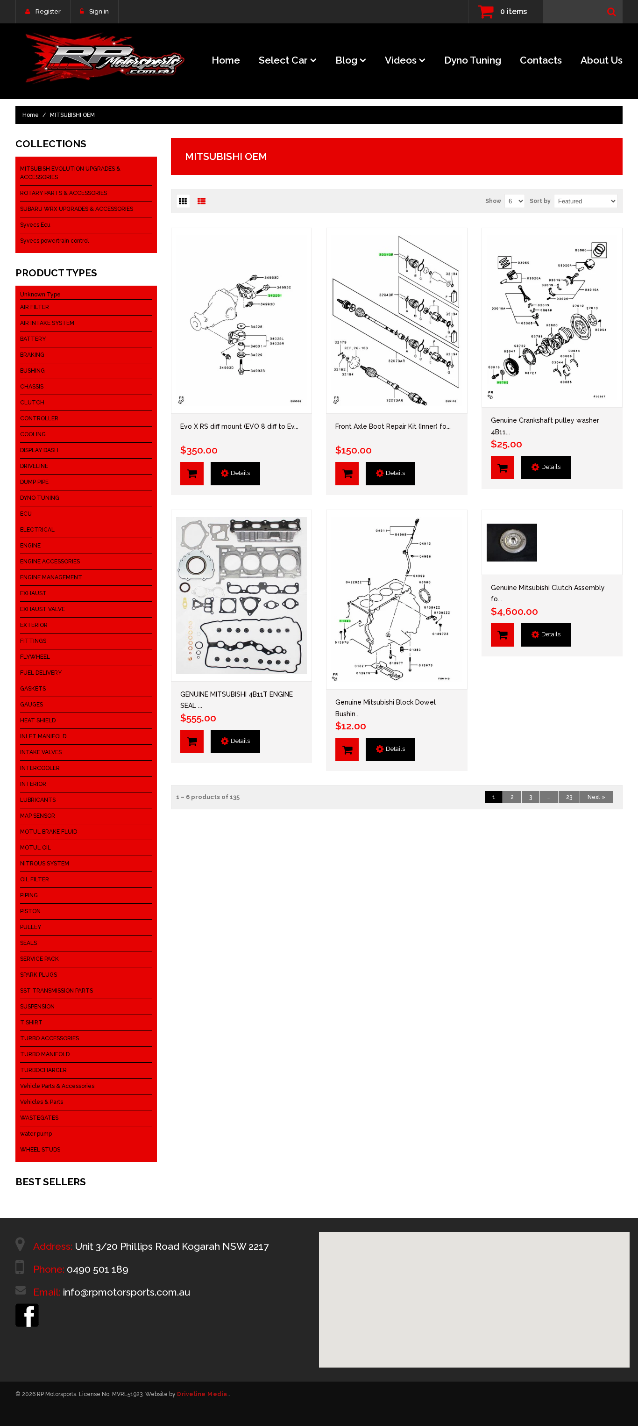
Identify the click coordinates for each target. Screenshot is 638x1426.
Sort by (540, 201)
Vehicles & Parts (41, 1102)
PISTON (30, 911)
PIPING (29, 895)
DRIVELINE (34, 466)
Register (48, 11)
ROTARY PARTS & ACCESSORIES (63, 193)
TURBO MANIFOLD (45, 1054)
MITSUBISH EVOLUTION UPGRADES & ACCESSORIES (70, 173)
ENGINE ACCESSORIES (50, 561)
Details (240, 472)
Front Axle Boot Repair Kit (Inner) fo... (393, 426)
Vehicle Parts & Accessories (57, 1086)
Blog (346, 60)
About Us (602, 60)
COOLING (33, 434)
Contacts (541, 60)
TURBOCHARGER (43, 1070)
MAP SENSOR (37, 816)
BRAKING (32, 355)
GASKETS (33, 688)
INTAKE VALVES (41, 752)
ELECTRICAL (37, 529)
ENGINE (30, 545)
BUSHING (32, 370)
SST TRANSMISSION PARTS (56, 990)
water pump (36, 1134)
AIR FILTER (34, 307)
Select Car (283, 60)
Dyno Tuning (472, 60)
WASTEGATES (39, 1118)
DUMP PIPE (34, 482)
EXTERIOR (34, 625)
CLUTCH (32, 402)
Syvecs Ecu (35, 225)
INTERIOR (33, 784)
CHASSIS (31, 386)
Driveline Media (202, 1394)
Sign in (99, 11)
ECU (26, 514)
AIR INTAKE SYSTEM (47, 323)
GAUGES (31, 704)
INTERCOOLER (40, 768)
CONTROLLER (39, 418)
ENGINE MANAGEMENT (51, 577)
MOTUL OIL (35, 847)
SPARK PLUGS (38, 975)
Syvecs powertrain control (54, 241)
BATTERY (33, 339)
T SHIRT (31, 1022)
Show (493, 201)
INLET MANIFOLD (43, 736)
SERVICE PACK (39, 959)
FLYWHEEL (35, 657)
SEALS (28, 943)
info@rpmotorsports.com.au (126, 1292)
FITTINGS (33, 641)
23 (569, 797)
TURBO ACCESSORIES (49, 1038)
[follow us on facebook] (27, 1307)
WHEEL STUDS (40, 1149)
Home (226, 60)
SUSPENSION (37, 1006)
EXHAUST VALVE (42, 609)
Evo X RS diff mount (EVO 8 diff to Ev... (239, 426)
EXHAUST (33, 593)
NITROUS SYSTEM (44, 863)
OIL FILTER (34, 879)
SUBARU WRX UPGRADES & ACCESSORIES (76, 209)
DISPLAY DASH (39, 450)
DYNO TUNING (39, 498)
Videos (401, 60)
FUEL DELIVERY (41, 673)
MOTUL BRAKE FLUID (48, 831)
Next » (596, 797)
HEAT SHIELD (38, 720)
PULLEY (30, 927)
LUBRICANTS (38, 800)
